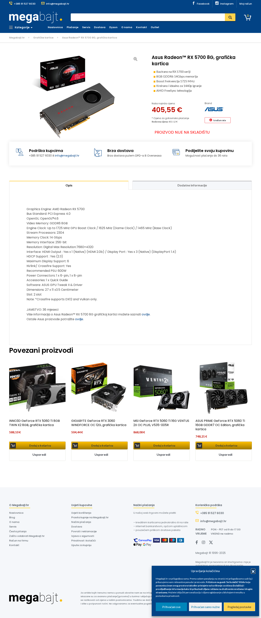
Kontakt (141, 27)
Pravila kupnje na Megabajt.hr (90, 517)
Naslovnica (55, 27)
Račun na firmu (18, 540)
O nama (126, 27)
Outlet (155, 27)
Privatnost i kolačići (83, 540)
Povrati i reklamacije (84, 531)
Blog (12, 517)
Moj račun (245, 4)
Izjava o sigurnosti (82, 536)
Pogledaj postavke (239, 607)
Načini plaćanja (81, 522)
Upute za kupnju (81, 545)
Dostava (99, 27)
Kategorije (22, 27)
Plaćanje (72, 27)
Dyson (113, 27)
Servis (86, 27)
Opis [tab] (69, 185)
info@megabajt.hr (67, 156)
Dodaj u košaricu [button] (40, 445)
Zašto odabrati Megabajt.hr (27, 536)
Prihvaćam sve (171, 607)
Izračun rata (219, 120)
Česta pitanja (17, 531)
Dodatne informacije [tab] (192, 185)
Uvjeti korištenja (81, 513)
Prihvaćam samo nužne (205, 607)
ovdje (146, 314)
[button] (253, 571)
